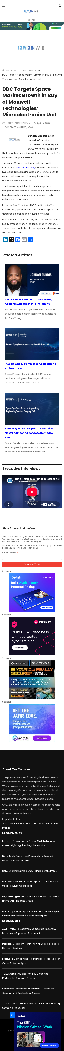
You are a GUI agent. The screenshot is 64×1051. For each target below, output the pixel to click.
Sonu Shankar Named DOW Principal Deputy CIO (29, 870)
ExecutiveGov (12, 833)
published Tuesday (25, 167)
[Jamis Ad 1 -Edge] (32, 723)
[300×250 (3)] (32, 636)
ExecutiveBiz (11, 921)
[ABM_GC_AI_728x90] (32, 26)
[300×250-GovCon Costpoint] (37, 1031)
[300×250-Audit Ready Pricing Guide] (32, 592)
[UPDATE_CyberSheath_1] (32, 679)
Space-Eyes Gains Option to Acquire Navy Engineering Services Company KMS (29, 433)
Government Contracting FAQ (33, 823)
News (31, 127)
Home (9, 70)
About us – (9, 823)
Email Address (10, 552)
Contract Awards (27, 70)
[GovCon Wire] (31, 11)
